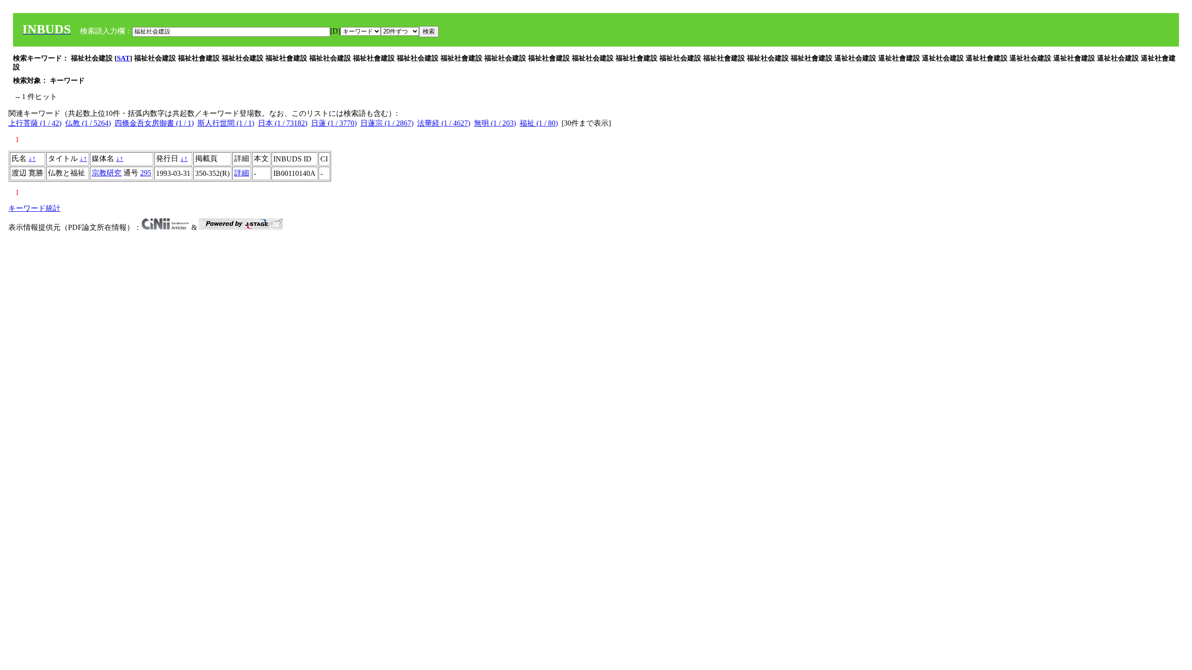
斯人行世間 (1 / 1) (225, 123)
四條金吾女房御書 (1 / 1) (154, 123)
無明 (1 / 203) (495, 123)
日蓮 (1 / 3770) (334, 123)
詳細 (241, 173)
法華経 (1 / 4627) (443, 123)
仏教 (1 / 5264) (88, 123)
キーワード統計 (34, 208)
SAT (123, 58)
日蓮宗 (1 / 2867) (386, 123)
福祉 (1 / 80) (539, 123)
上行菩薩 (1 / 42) (34, 123)
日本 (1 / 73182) (282, 123)
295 (145, 173)
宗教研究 (107, 173)
